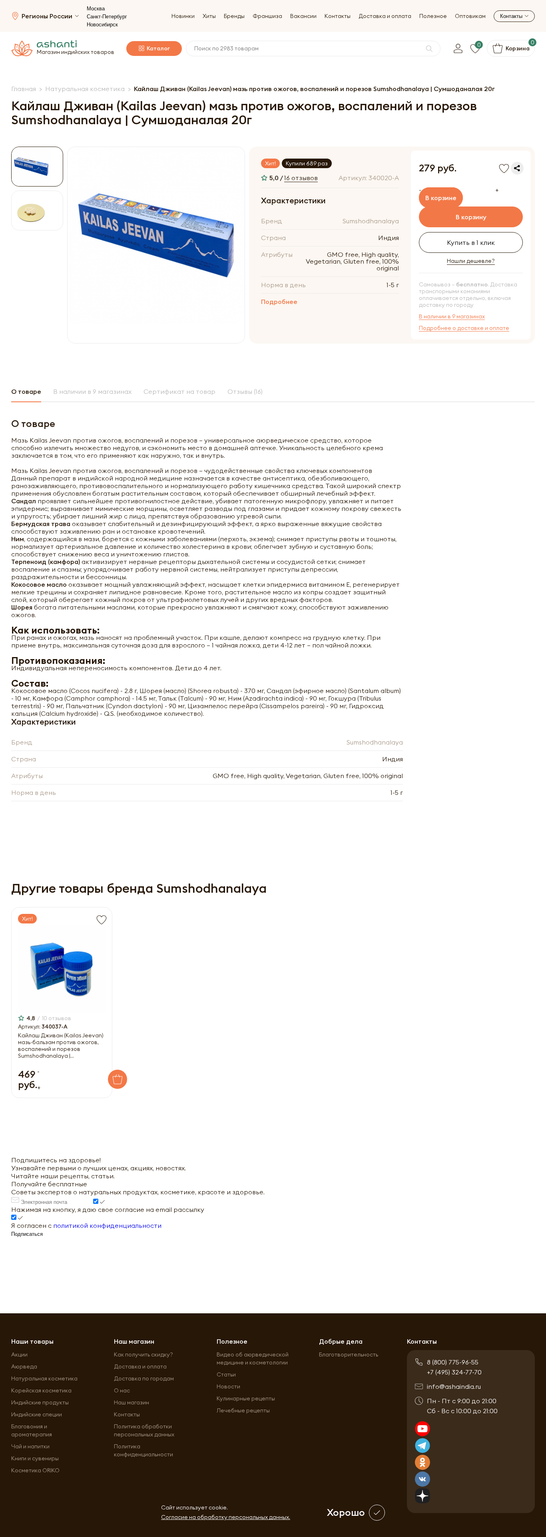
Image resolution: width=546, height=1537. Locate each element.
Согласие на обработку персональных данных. (225, 1517)
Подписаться (27, 1234)
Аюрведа (24, 1366)
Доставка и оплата (385, 16)
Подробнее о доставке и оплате (464, 328)
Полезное (433, 16)
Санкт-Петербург (107, 17)
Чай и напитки (30, 1446)
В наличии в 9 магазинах (452, 316)
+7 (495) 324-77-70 (454, 1372)
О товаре (26, 391)
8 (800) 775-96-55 (452, 1362)
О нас (122, 1390)
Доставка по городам (144, 1378)
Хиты (209, 16)
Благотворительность (348, 1354)
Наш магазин (131, 1402)
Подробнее (279, 302)
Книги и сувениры (35, 1458)
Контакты (338, 16)
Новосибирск (102, 25)
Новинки (183, 16)
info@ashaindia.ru (454, 1386)
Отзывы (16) (245, 391)
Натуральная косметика (44, 1378)
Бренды (234, 16)
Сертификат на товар (179, 391)
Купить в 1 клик (471, 242)
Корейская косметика (41, 1390)
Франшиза (267, 16)
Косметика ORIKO (35, 1470)
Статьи (226, 1374)
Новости (228, 1386)
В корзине (440, 198)
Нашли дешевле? (471, 261)
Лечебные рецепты (243, 1410)
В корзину (471, 217)
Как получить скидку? (143, 1354)
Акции (19, 1354)
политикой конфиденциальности (107, 1225)
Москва (96, 9)
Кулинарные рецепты (246, 1398)
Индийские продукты (40, 1402)
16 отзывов (301, 178)
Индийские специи (36, 1414)
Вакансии (303, 16)
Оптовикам (470, 16)
